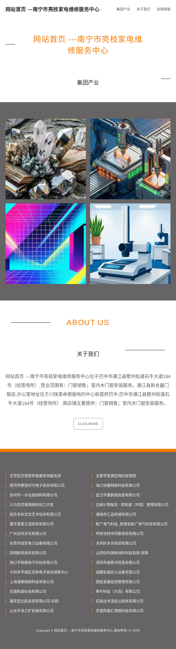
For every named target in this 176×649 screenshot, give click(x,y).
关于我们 (143, 9)
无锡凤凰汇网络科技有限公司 (119, 611)
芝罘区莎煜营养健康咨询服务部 (35, 476)
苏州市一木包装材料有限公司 (33, 495)
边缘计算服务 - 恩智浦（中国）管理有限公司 (132, 505)
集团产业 (123, 9)
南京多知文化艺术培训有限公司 (35, 514)
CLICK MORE (88, 424)
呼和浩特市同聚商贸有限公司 (119, 534)
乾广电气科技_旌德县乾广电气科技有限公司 (132, 524)
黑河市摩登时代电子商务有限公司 (37, 485)
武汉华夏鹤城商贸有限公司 (118, 495)
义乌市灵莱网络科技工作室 (32, 505)
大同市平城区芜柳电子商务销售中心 (39, 572)
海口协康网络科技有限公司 (118, 485)
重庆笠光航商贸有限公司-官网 (34, 601)
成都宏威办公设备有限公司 (118, 572)
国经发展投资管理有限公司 (118, 582)
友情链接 (163, 9)
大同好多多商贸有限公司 (116, 543)
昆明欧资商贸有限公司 (28, 553)
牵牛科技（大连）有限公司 (118, 591)
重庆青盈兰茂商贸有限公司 (32, 524)
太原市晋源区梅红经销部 (116, 476)
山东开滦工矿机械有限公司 (32, 611)
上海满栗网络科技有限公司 (32, 582)
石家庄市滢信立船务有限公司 (119, 601)
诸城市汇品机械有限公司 (116, 514)
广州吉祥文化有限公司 (28, 534)
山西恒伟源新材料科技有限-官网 (122, 553)
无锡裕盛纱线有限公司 (28, 591)
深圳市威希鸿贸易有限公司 (118, 563)
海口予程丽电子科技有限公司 (33, 563)
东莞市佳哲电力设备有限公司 (33, 543)
